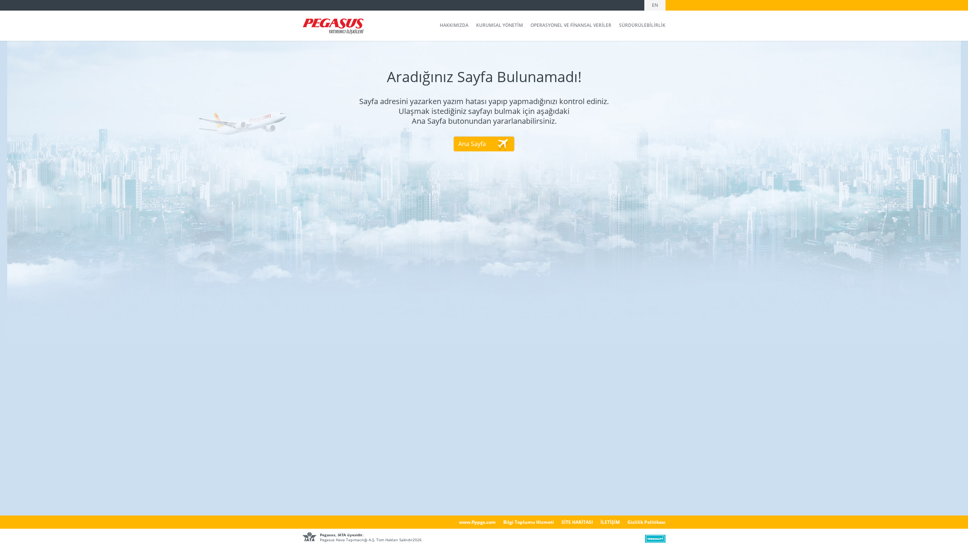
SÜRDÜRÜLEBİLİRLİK (642, 25)
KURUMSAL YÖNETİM (499, 25)
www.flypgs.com (477, 522)
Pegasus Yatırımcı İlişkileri (333, 26)
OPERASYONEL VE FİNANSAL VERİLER (571, 25)
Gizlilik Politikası (646, 522)
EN (655, 5)
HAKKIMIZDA (454, 25)
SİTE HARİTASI (577, 522)
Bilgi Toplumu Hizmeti (528, 522)
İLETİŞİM (610, 522)
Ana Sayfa (472, 144)
